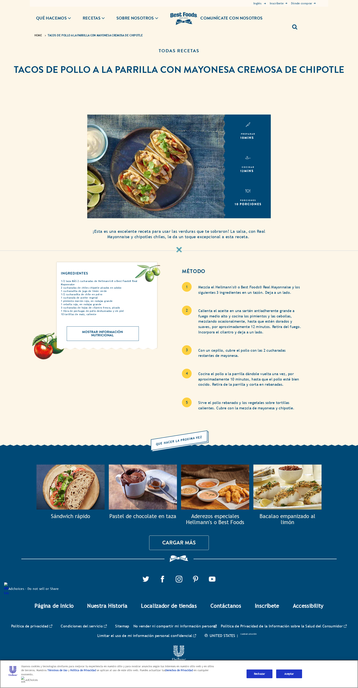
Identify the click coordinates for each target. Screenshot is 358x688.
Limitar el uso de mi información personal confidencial (144, 635)
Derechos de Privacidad (179, 670)
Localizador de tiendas (169, 606)
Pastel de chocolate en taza (142, 516)
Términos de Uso (57, 670)
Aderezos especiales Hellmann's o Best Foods (215, 519)
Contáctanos (225, 606)
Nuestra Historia (107, 606)
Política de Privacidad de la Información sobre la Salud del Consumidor (282, 626)
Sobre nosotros (135, 18)
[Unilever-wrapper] (179, 648)
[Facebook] (162, 578)
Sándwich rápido (70, 516)
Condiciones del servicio (82, 626)
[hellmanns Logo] (184, 15)
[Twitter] (146, 578)
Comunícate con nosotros (231, 18)
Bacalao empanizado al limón (287, 519)
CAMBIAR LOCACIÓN (248, 634)
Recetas (92, 18)
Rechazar (259, 673)
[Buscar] (296, 25)
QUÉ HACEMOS (51, 18)
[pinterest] (195, 578)
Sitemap (122, 626)
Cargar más (179, 542)
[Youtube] (212, 578)
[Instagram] (179, 578)
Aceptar (289, 673)
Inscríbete (267, 606)
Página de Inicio (54, 606)
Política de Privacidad (83, 670)
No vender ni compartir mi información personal (175, 626)
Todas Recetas (179, 50)
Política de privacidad (29, 626)
